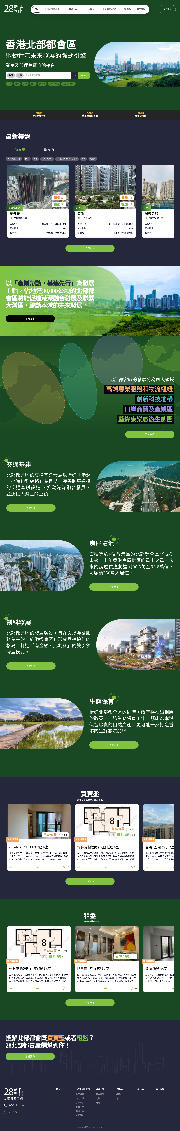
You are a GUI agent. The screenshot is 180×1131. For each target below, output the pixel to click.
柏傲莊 (37, 201)
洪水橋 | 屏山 (68, 84)
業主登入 (167, 9)
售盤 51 (59, 198)
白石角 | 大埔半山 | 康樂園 (67, 159)
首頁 (37, 9)
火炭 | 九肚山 (47, 159)
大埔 (35, 159)
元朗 (33, 84)
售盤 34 (126, 198)
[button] (74, 75)
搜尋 (83, 75)
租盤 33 (126, 204)
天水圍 (42, 84)
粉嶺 (17, 84)
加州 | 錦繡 (54, 84)
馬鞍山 (92, 159)
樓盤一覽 (73, 9)
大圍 (27, 159)
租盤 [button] (20, 75)
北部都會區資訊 (109, 9)
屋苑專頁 (90, 9)
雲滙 (104, 201)
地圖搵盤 (127, 9)
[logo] (13, 9)
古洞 (25, 84)
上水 (9, 84)
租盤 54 (59, 204)
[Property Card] (39, 837)
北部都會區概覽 (52, 9)
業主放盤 (141, 9)
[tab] (11, 75)
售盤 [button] (11, 75)
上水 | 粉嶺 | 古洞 (14, 159)
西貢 (83, 159)
